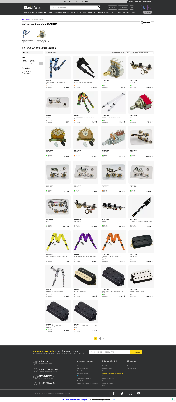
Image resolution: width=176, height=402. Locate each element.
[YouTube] (139, 393)
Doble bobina (27, 73)
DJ (95, 12)
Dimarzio (27, 19)
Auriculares (83, 12)
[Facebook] (114, 393)
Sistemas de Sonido (104, 12)
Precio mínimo (24, 60)
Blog (103, 385)
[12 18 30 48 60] (127, 52)
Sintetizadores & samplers (62, 12)
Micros (90, 12)
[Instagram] (130, 393)
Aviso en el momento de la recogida (74, 400)
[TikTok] (122, 393)
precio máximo (32, 60)
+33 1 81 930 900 (48, 378)
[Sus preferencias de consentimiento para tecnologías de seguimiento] (173, 399)
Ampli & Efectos (41, 12)
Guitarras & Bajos (29, 12)
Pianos (50, 12)
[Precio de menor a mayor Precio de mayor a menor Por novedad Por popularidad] (145, 52)
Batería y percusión (123, 12)
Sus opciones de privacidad (100, 400)
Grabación (74, 12)
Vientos (133, 12)
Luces (113, 12)
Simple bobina (27, 71)
